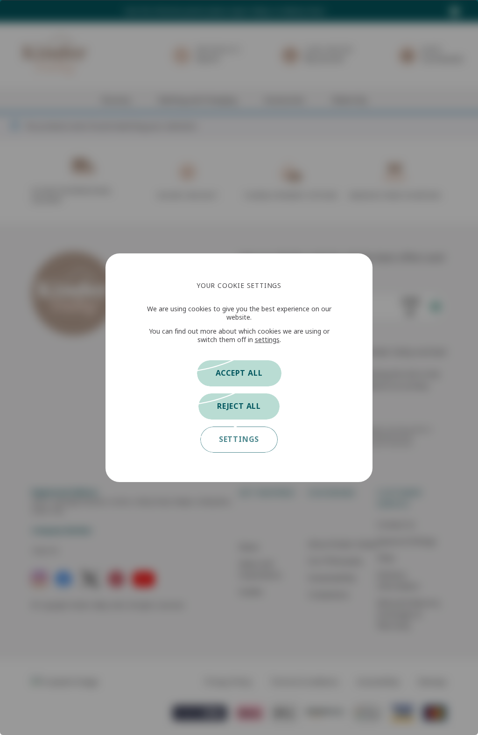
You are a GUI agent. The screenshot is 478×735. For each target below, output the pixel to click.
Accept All (239, 373)
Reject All (239, 406)
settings (267, 340)
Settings (239, 439)
